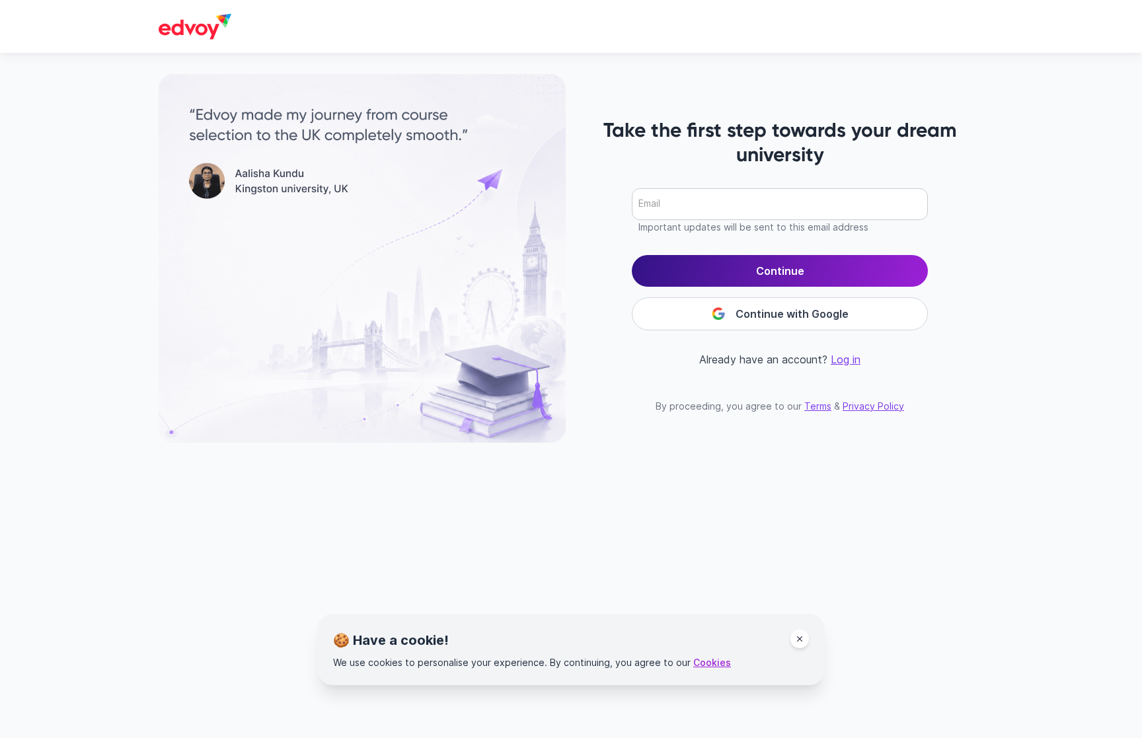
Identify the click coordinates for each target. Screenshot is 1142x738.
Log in (845, 359)
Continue (780, 270)
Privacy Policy (873, 406)
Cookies (712, 662)
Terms (817, 406)
